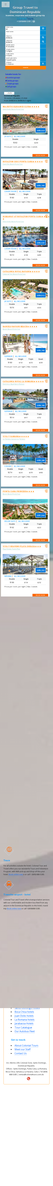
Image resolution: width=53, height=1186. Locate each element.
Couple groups (11, 83)
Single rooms (10, 49)
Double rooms (10, 45)
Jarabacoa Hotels (24, 1023)
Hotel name (9, 31)
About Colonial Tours (26, 1045)
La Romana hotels (24, 1019)
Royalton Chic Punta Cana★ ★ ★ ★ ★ (23, 161)
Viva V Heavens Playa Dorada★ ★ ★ (22, 546)
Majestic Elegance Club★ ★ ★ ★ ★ (21, 106)
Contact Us (21, 1053)
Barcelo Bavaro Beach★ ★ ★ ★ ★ (20, 326)
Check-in (8, 36)
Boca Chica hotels (24, 1011)
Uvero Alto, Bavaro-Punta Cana (13, 164)
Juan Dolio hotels (24, 1015)
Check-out (9, 40)
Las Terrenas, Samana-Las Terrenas (14, 439)
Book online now (16, 874)
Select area (9, 27)
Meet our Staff (23, 1049)
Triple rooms (10, 54)
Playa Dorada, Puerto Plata (11, 549)
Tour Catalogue (23, 1027)
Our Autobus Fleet (25, 1031)
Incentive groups (12, 77)
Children (8, 62)
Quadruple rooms (11, 58)
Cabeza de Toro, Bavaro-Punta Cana (14, 274)
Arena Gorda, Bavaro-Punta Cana (13, 109)
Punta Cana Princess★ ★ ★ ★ (18, 491)
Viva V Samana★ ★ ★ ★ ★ (16, 436)
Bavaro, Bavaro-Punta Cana (11, 329)
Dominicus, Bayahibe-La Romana (13, 384)
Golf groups (10, 86)
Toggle (5, 5)
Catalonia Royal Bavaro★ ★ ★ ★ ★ (21, 271)
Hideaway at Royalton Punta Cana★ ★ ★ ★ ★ (26, 217)
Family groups (11, 80)
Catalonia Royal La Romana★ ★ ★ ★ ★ (23, 381)
